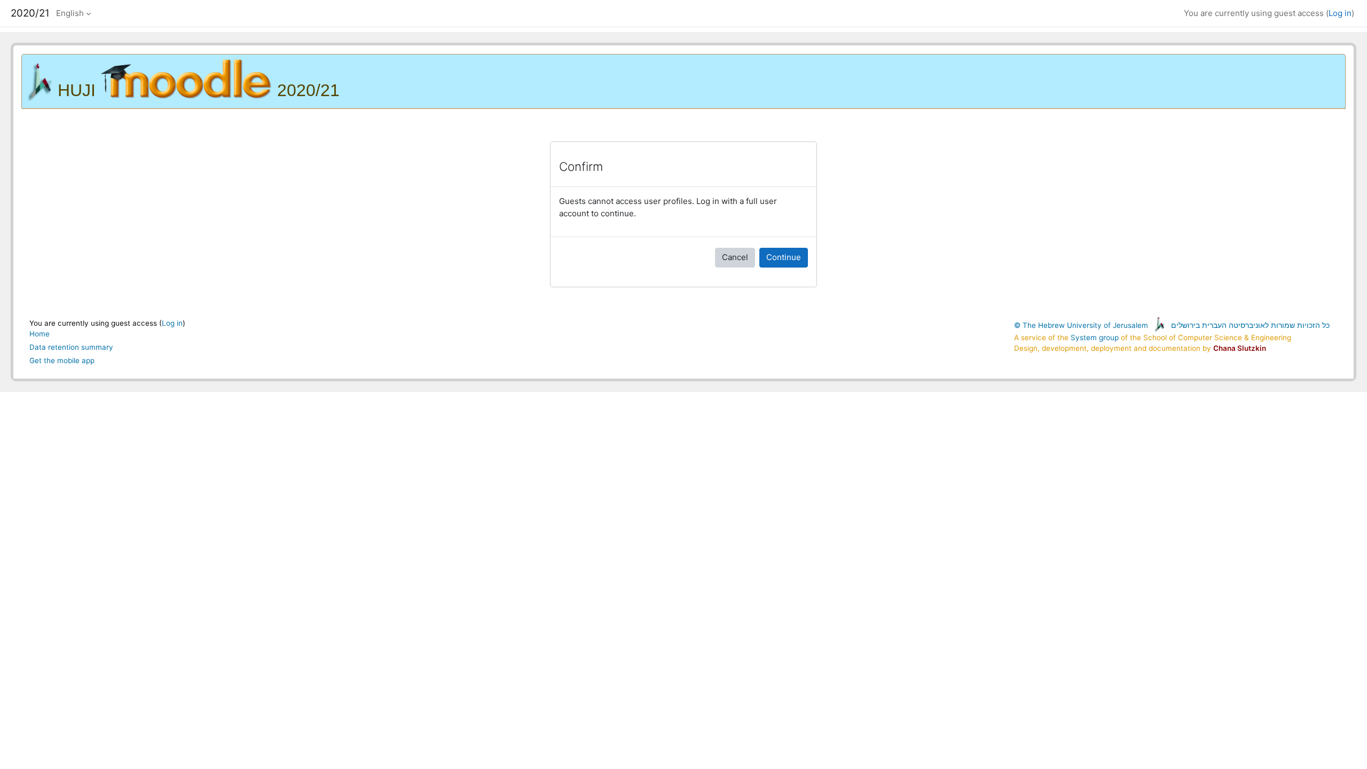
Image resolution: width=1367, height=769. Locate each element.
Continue (783, 257)
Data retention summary (71, 347)
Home (39, 333)
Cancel (735, 257)
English (70, 13)
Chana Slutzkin (1239, 348)
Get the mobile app (62, 360)
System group (1095, 337)
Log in (1340, 13)
